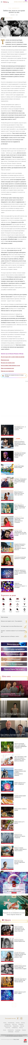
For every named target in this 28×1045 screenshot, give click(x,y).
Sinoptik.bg (21, 1024)
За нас (4, 1030)
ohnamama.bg (17, 439)
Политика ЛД (10, 1030)
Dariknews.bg (7, 1024)
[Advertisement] (14, 396)
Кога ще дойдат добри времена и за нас (10, 365)
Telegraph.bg (15, 1026)
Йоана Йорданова (8, 871)
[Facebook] (17, 1018)
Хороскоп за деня (8, 595)
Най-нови (16, 1)
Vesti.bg (17, 1022)
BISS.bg (21, 1027)
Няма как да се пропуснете (7, 371)
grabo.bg (16, 464)
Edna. (6, 2)
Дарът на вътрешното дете (7, 368)
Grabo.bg (22, 1026)
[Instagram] (21, 1018)
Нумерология (25, 1)
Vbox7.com (14, 1024)
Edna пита (6, 676)
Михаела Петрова (8, 17)
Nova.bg (23, 1022)
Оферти (7, 920)
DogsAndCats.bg (7, 1026)
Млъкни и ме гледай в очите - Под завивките (11, 621)
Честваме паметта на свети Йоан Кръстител (11, 626)
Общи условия (16, 1039)
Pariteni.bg (7, 1027)
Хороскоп (20, 1)
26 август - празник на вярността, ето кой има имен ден (13, 631)
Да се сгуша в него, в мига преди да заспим (12, 357)
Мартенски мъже (5, 360)
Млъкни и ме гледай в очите (8, 362)
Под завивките (14, 8)
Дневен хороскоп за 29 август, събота (10, 636)
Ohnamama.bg (11, 1022)
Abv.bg (4, 1022)
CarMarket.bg (14, 1027)
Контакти (17, 1031)
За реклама (17, 1030)
